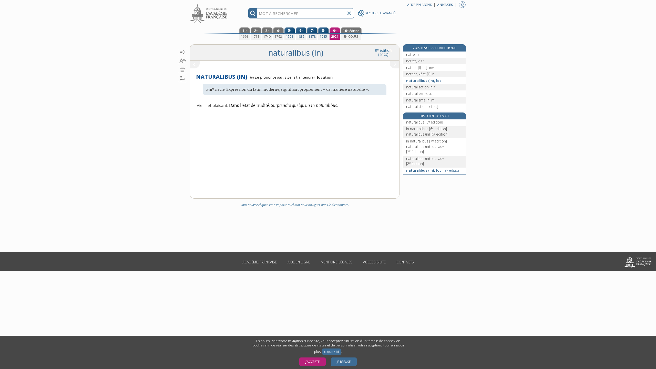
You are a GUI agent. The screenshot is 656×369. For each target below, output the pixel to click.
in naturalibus (426, 128)
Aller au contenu (210, 4)
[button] (182, 52)
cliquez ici (331, 352)
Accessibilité (374, 262)
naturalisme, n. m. (420, 100)
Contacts (405, 262)
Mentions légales (336, 262)
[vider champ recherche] (349, 13)
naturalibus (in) (427, 134)
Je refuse (344, 362)
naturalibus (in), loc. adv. (425, 149)
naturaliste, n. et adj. (422, 106)
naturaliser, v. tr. (419, 93)
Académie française (259, 262)
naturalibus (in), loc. (424, 80)
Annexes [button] (445, 5)
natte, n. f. (414, 54)
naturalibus (424, 122)
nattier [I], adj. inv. (420, 67)
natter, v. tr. (415, 60)
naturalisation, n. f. (421, 87)
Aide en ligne (299, 262)
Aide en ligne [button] (419, 5)
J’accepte (312, 362)
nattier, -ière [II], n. (420, 73)
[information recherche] (252, 13)
